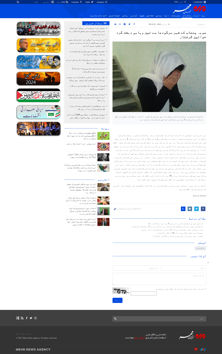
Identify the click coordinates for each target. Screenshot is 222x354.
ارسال (117, 300)
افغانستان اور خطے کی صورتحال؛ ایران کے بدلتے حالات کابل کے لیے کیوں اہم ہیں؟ (80, 168)
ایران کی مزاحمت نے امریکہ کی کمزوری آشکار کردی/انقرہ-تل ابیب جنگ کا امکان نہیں (81, 222)
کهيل (142, 16)
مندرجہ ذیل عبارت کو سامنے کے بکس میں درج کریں (181, 289)
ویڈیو (125, 16)
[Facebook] (26, 318)
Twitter (88, 2)
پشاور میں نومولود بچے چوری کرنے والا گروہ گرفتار (177, 236)
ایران (196, 16)
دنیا (166, 16)
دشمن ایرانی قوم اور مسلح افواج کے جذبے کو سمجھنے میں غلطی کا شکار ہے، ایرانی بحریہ (86, 31)
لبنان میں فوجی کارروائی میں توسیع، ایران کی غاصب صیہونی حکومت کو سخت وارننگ (86, 98)
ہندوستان (176, 16)
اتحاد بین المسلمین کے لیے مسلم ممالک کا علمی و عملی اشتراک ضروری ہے (82, 211)
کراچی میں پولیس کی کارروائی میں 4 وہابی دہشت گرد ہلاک (175, 223)
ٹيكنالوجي (114, 16)
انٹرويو (103, 179)
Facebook (75, 2)
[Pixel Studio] (194, 349)
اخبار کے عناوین (98, 16)
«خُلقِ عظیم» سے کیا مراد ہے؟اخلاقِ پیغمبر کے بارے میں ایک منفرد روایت (81, 136)
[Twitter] (31, 318)
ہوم (203, 16)
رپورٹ (105, 128)
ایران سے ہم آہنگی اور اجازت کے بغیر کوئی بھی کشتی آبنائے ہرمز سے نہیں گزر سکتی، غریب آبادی (86, 43)
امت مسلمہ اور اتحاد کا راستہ (81, 144)
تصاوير (133, 16)
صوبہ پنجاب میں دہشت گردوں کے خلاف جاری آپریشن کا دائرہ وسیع (172, 230)
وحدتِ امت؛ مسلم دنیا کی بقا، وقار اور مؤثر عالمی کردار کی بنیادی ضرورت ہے (81, 200)
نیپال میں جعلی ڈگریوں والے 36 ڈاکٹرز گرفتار (180, 233)
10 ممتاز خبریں (95, 23)
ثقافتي (150, 16)
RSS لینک (61, 2)
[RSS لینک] (22, 318)
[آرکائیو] (18, 318)
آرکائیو (47, 2)
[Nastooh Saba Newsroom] (202, 349)
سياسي (159, 16)
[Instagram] (35, 318)
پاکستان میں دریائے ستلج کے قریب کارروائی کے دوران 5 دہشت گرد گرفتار (167, 226)
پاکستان (187, 16)
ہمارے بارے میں (24, 333)
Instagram (101, 2)
